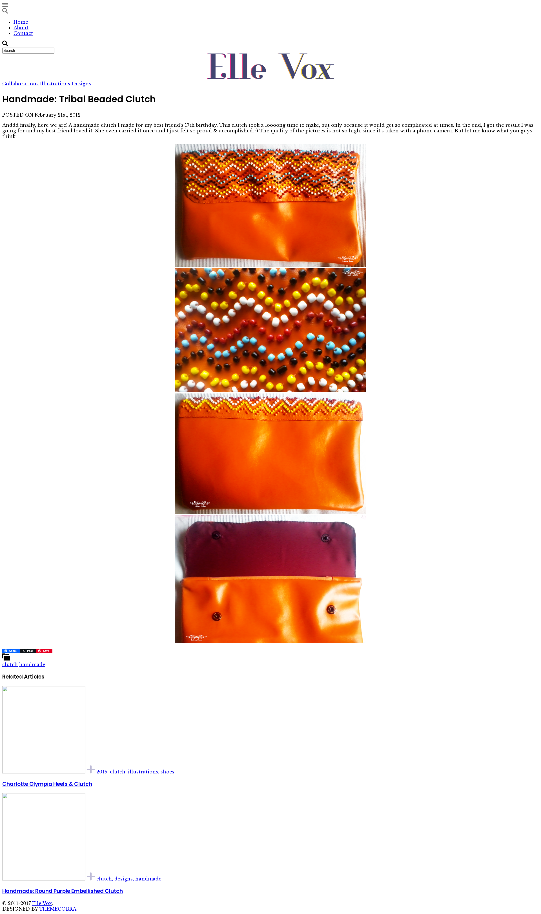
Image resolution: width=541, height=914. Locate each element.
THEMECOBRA (57, 909)
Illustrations (55, 83)
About (21, 27)
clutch (10, 664)
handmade (32, 664)
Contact (23, 33)
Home (21, 22)
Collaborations (20, 83)
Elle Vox (42, 903)
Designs (81, 83)
